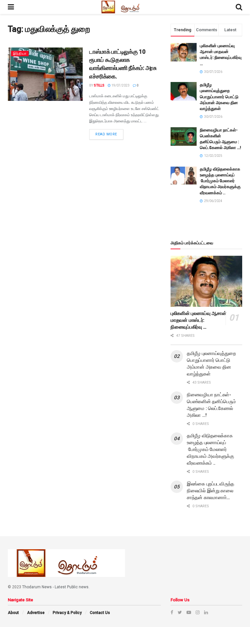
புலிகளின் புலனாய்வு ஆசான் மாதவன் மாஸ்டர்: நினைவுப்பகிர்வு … (199, 320)
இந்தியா (20, 53)
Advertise (36, 612)
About (13, 612)
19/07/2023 (120, 85)
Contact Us (100, 612)
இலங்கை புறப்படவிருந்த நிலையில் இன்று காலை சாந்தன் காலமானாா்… (210, 490)
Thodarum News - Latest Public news (55, 587)
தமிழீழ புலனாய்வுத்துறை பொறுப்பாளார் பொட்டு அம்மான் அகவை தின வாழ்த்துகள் (219, 96)
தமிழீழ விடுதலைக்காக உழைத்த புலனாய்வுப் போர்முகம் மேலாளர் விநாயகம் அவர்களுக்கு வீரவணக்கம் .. (220, 181)
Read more (106, 134)
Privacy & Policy (67, 612)
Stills (99, 85)
